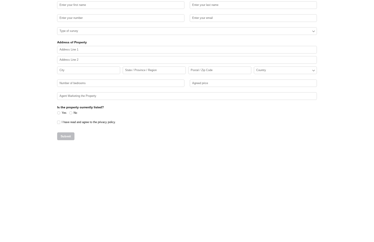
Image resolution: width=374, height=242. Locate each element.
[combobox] (187, 31)
